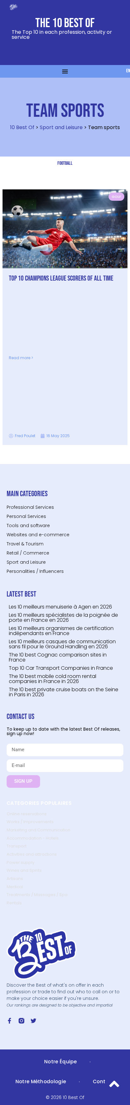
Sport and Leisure (61, 127)
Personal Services (26, 516)
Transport (17, 846)
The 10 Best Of (65, 23)
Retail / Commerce (28, 553)
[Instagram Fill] (21, 1021)
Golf (116, 196)
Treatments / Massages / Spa (37, 895)
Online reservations (27, 814)
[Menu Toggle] (65, 71)
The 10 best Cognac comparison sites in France (58, 657)
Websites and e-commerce (38, 535)
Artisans (15, 879)
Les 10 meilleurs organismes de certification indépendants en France (61, 631)
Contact (104, 1081)
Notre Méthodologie (40, 1081)
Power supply (20, 862)
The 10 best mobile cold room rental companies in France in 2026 (52, 679)
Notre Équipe (60, 1061)
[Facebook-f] (9, 1021)
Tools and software (28, 525)
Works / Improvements (30, 822)
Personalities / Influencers (35, 571)
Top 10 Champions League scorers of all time (61, 278)
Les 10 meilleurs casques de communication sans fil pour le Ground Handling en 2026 (62, 644)
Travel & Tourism (25, 544)
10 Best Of (22, 127)
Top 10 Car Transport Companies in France (61, 668)
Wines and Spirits (24, 870)
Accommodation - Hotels (33, 838)
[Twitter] (33, 1021)
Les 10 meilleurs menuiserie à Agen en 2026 (60, 606)
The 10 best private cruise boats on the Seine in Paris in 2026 (63, 692)
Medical (15, 887)
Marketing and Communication (38, 830)
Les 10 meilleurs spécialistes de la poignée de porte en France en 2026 (63, 617)
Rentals (14, 903)
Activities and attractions (32, 854)
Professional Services (30, 507)
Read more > (21, 357)
